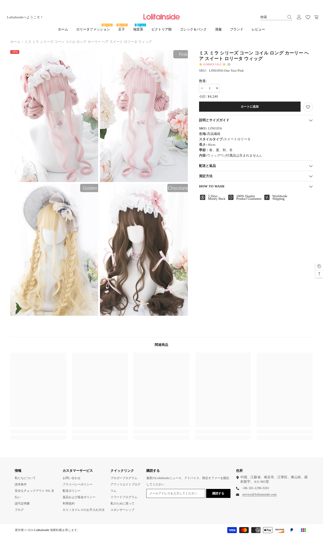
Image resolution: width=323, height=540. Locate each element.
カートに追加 (250, 106)
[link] (38, 432)
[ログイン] (299, 17)
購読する (218, 493)
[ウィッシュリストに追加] (308, 107)
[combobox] (272, 17)
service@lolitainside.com (259, 494)
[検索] (276, 17)
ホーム (15, 42)
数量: (203, 81)
